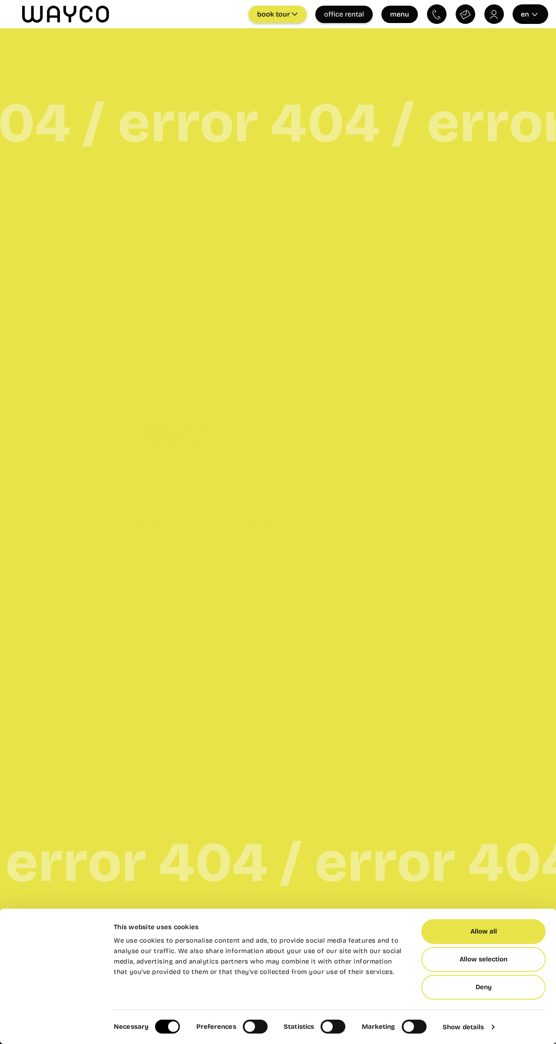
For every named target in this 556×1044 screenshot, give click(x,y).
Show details (463, 1027)
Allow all (483, 931)
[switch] (255, 1027)
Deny (484, 987)
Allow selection (483, 959)
